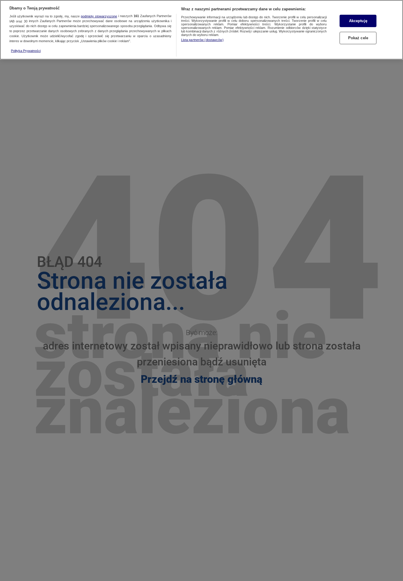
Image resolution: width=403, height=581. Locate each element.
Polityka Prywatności (26, 50)
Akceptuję (358, 21)
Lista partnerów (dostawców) (202, 40)
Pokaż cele (358, 38)
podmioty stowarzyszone (99, 16)
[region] (201, 30)
